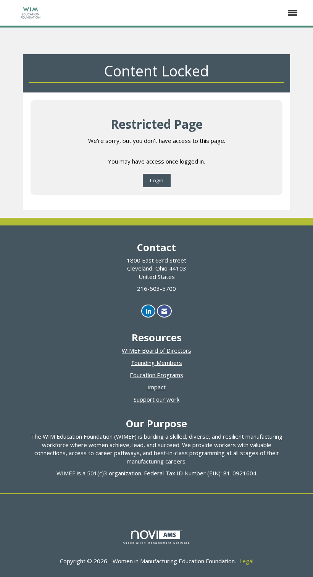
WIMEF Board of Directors (156, 350)
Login (156, 180)
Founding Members (156, 362)
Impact (156, 387)
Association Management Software (156, 542)
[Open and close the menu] (180, 13)
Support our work (156, 399)
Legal (246, 561)
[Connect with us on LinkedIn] (148, 311)
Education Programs (156, 375)
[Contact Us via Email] (164, 311)
